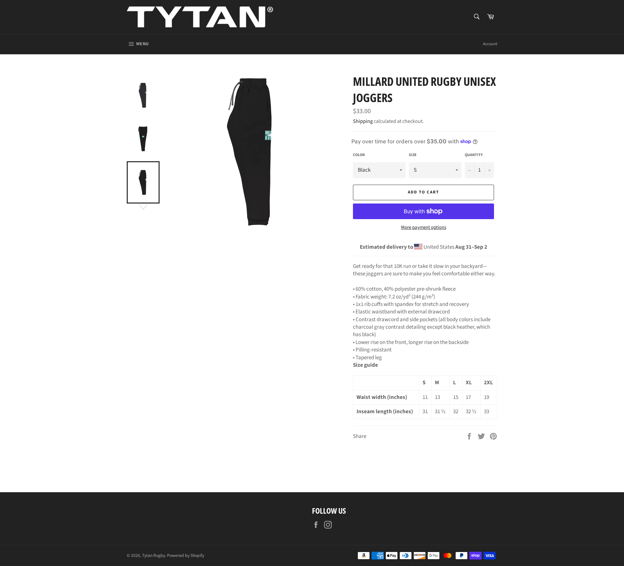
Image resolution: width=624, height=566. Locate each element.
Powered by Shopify (185, 555)
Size (413, 155)
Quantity (474, 155)
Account (490, 44)
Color (359, 155)
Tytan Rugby (153, 555)
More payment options (423, 227)
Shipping (363, 121)
